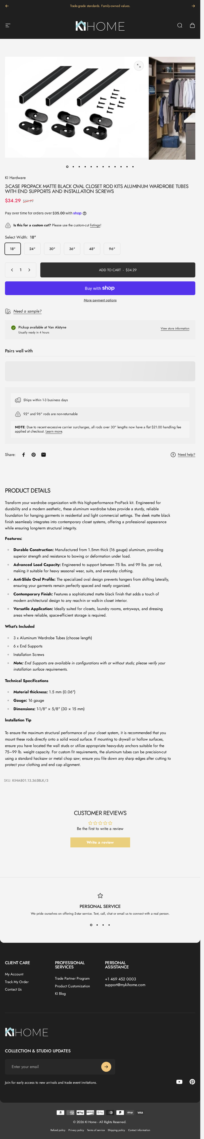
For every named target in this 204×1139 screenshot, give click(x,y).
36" (72, 248)
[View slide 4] (109, 925)
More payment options (100, 300)
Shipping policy (116, 1130)
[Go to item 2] (73, 167)
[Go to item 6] (97, 167)
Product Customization (72, 986)
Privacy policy (76, 1130)
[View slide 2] (97, 925)
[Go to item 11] (127, 167)
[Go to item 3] (79, 167)
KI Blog (60, 993)
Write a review (100, 842)
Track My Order (17, 982)
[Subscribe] (106, 1067)
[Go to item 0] (67, 167)
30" (52, 248)
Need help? (186, 454)
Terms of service (96, 1130)
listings (95, 225)
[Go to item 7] (103, 167)
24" (32, 248)
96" (112, 248)
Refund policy (58, 1130)
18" (12, 248)
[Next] (193, 6)
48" (92, 248)
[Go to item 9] (115, 167)
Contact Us (13, 989)
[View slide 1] (91, 925)
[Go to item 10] (121, 167)
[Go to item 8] (109, 167)
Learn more (54, 431)
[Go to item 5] (91, 167)
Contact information (139, 1130)
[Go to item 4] (85, 167)
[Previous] (6, 6)
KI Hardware (15, 178)
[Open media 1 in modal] (139, 66)
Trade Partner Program (72, 978)
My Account (14, 974)
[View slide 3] (103, 925)
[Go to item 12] (133, 167)
